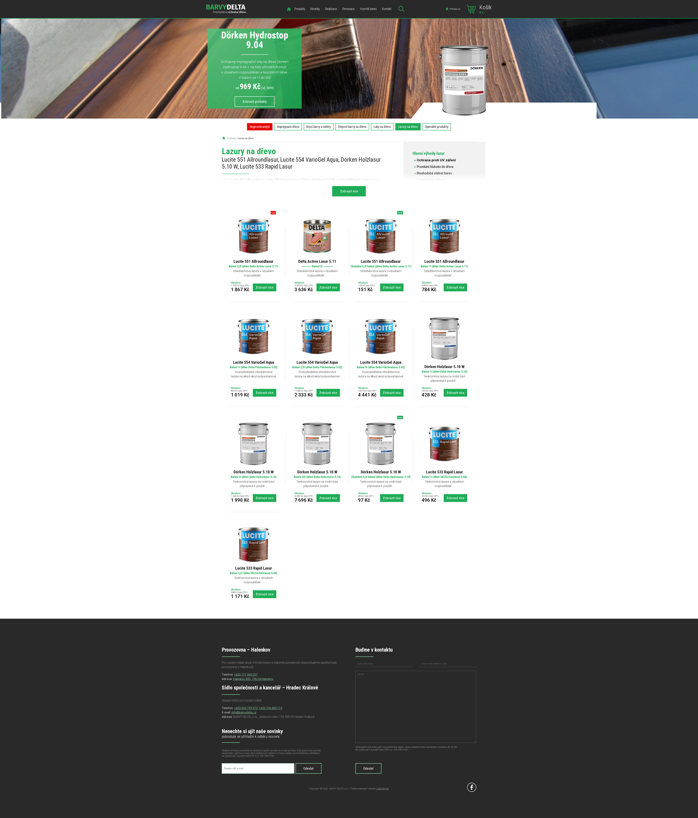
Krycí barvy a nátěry (318, 127)
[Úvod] (289, 9)
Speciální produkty (436, 127)
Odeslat (308, 768)
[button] (347, 115)
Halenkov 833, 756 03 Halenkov (253, 679)
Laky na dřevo (382, 127)
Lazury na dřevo (408, 127)
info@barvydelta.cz (244, 712)
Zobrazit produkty (253, 101)
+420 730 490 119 (270, 708)
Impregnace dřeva (288, 127)
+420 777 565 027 (246, 674)
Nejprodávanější (260, 127)
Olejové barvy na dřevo (352, 127)
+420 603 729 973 (246, 708)
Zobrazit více (265, 287)
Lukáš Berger (382, 788)
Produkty (231, 138)
